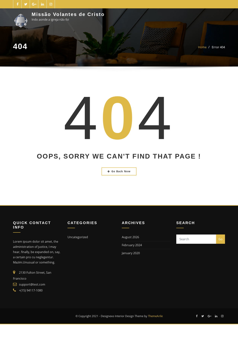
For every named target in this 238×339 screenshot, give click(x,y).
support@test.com (32, 284)
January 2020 (131, 253)
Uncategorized (77, 237)
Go (220, 239)
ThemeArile (155, 316)
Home (202, 47)
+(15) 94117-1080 (31, 290)
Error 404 (218, 47)
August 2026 (130, 237)
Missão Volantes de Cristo (68, 14)
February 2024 (132, 245)
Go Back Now (121, 171)
